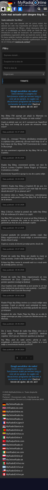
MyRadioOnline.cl (14, 471)
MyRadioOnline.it (14, 437)
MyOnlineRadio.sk (14, 460)
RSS (42, 399)
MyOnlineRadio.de (14, 404)
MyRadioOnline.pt (14, 430)
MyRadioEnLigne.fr (15, 423)
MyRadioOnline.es (14, 412)
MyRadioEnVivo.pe (15, 474)
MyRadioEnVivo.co (15, 434)
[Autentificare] (20, 9)
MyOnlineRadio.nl (14, 445)
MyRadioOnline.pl (14, 456)
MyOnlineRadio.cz (14, 419)
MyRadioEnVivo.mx (15, 463)
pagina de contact (22, 42)
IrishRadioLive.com (15, 452)
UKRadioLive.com (14, 408)
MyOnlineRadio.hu (14, 415)
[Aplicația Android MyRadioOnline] (9, 9)
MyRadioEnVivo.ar (14, 467)
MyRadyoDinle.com (15, 441)
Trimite (24, 81)
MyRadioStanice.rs (14, 426)
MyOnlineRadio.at (14, 448)
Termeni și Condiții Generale (27, 399)
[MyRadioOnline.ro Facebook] (15, 9)
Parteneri (6, 397)
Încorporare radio (19, 397)
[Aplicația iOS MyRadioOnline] (4, 9)
